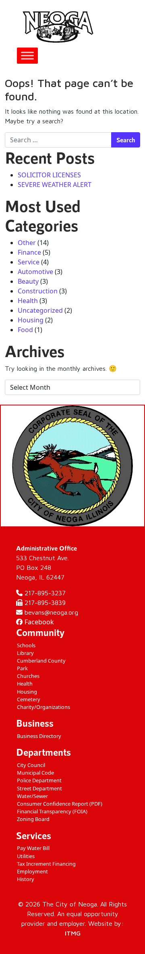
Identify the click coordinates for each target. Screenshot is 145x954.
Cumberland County (41, 660)
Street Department (39, 788)
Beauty (28, 281)
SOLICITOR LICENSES (49, 174)
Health (28, 300)
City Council (31, 765)
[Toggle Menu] (27, 55)
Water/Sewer (32, 796)
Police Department (39, 780)
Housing (31, 320)
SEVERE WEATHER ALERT (54, 184)
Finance (29, 252)
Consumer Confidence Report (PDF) (59, 803)
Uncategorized (40, 310)
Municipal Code (35, 772)
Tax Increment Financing (46, 863)
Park (22, 668)
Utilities (26, 856)
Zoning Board (33, 819)
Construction (38, 291)
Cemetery (28, 699)
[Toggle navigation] (129, 25)
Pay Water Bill (33, 848)
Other (27, 242)
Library (25, 653)
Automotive (35, 271)
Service (28, 262)
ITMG (73, 933)
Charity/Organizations (43, 707)
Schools (26, 645)
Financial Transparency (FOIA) (52, 811)
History (25, 879)
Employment (32, 871)
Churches (28, 676)
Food (25, 329)
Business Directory (39, 736)
